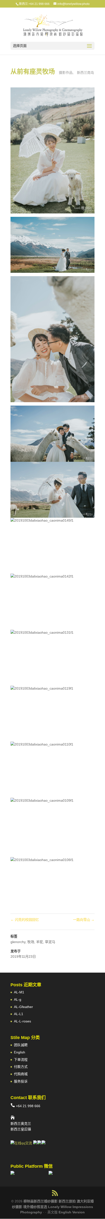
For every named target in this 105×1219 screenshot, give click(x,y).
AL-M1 (19, 992)
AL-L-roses (22, 1021)
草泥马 (50, 942)
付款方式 (21, 1067)
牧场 (30, 942)
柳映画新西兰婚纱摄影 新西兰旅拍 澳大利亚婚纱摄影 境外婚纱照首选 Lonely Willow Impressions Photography (53, 1206)
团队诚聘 (21, 1045)
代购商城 (21, 1074)
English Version (72, 1212)
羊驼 (39, 942)
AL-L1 (18, 1014)
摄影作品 (66, 72)
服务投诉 (21, 1081)
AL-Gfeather (23, 1007)
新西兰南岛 (85, 72)
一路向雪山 (83, 920)
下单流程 (21, 1059)
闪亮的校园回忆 (24, 920)
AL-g (17, 999)
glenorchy (17, 942)
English (19, 1052)
